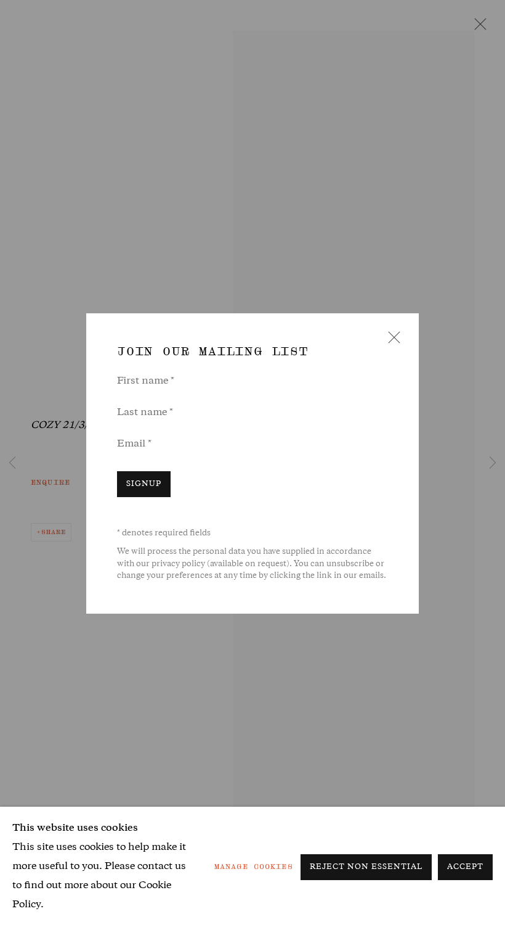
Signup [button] (143, 484)
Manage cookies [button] (253, 866)
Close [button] (391, 341)
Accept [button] (465, 867)
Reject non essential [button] (366, 867)
